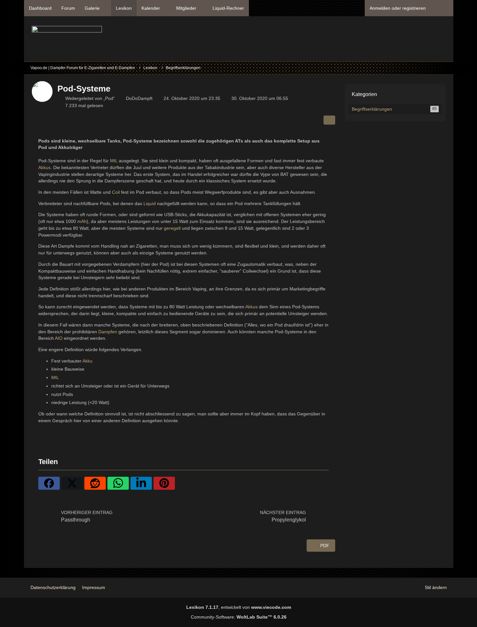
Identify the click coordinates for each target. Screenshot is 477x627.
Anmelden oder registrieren (398, 8)
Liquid (149, 203)
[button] (141, 483)
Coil (116, 192)
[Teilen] (329, 120)
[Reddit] (95, 483)
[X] (72, 483)
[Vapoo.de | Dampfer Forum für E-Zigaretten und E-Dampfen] (67, 40)
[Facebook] (49, 483)
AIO (59, 338)
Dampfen (107, 331)
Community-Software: (239, 617)
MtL (113, 160)
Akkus (44, 167)
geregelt (172, 228)
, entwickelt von (238, 607)
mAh (82, 221)
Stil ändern (436, 587)
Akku (87, 360)
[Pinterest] (164, 483)
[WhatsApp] (118, 483)
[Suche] (442, 8)
